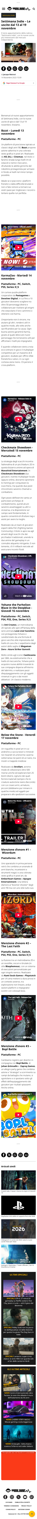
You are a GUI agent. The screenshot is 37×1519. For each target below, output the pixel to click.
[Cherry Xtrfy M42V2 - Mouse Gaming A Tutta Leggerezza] (18, 1409)
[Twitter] (19, 1497)
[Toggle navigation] (3, 8)
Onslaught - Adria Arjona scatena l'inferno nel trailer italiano (18, 1445)
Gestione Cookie (24, 1509)
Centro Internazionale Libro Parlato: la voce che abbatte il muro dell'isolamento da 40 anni (18, 1395)
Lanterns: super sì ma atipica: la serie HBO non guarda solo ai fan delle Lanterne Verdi (18, 1358)
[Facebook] (6, 1497)
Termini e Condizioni (11, 1506)
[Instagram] (13, 1497)
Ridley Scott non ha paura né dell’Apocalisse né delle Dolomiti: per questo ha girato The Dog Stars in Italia (18, 1331)
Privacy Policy (26, 1506)
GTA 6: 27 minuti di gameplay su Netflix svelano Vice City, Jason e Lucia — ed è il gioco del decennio (18, 1302)
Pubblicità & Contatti (22, 1502)
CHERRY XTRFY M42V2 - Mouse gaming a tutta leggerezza (18, 1420)
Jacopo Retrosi (9, 74)
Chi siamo (9, 1502)
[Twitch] (32, 1497)
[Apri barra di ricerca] (34, 8)
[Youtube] (26, 1497)
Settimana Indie (8, 15)
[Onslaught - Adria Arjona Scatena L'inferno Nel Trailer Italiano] (18, 1433)
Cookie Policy (11, 1509)
